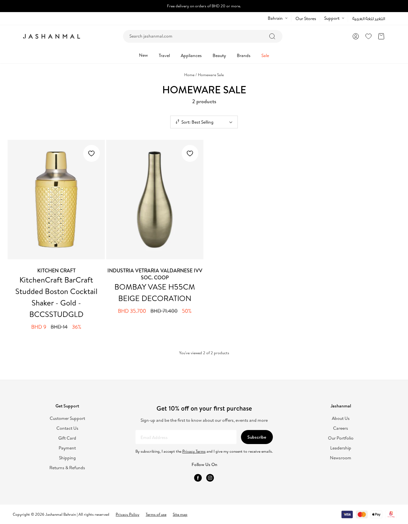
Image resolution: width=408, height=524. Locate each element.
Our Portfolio (340, 438)
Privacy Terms (194, 451)
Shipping (67, 458)
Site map (180, 514)
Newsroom (340, 458)
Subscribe (256, 437)
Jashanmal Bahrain (60, 514)
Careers (340, 428)
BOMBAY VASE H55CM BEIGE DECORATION (154, 292)
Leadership (340, 448)
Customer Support (67, 418)
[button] (381, 36)
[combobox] (202, 36)
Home (190, 74)
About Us (341, 418)
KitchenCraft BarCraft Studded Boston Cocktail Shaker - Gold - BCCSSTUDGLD (56, 296)
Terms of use (156, 514)
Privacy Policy (127, 514)
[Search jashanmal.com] (272, 36)
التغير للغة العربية (368, 18)
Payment (67, 448)
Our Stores (305, 18)
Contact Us (67, 428)
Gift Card (67, 438)
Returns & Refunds (67, 468)
